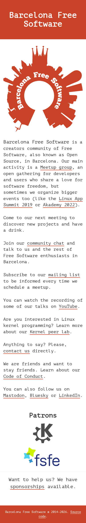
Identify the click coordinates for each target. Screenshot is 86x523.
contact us (16, 350)
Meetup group (56, 167)
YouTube (68, 306)
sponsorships (27, 486)
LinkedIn (69, 395)
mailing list (64, 274)
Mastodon (13, 395)
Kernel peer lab (49, 331)
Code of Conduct (23, 376)
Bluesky (39, 395)
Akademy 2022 (59, 204)
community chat (45, 243)
